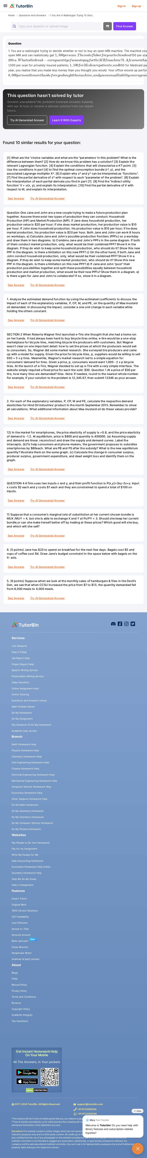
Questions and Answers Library (29, 700)
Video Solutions (20, 682)
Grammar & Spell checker (26, 959)
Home (11, 15)
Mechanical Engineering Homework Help (34, 780)
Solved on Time (20, 928)
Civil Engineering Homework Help (30, 762)
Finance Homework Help (25, 768)
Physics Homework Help (25, 750)
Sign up (136, 6)
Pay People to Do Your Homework (31, 842)
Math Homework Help (24, 744)
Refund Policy (19, 984)
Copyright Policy (21, 1009)
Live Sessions (19, 645)
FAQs (15, 978)
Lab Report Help (21, 658)
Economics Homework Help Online (31, 866)
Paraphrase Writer (22, 953)
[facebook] (113, 623)
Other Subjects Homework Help (29, 798)
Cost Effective (20, 922)
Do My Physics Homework (26, 829)
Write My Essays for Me (25, 854)
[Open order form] (1, 12)
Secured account (21, 934)
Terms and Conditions (24, 996)
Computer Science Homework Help (31, 786)
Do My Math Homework (25, 804)
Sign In (121, 6)
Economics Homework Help (27, 792)
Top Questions (20, 1021)
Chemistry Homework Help (27, 756)
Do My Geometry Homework (28, 810)
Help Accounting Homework (27, 860)
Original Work (19, 904)
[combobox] (56, 26)
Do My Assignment (22, 718)
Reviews (16, 1002)
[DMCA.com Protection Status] (37, 1090)
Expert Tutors (19, 898)
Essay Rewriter (20, 947)
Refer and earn (20, 940)
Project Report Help (23, 664)
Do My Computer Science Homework (32, 822)
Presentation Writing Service (28, 676)
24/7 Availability (20, 916)
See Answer (16, 198)
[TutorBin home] (21, 6)
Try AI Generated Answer (47, 198)
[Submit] (15, 26)
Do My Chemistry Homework (28, 817)
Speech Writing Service (25, 670)
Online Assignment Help (25, 688)
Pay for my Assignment (24, 848)
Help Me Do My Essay (24, 879)
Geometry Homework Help (27, 872)
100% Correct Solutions (25, 910)
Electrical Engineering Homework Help (33, 774)
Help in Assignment (23, 884)
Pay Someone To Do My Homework (31, 724)
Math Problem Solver (23, 706)
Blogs (15, 972)
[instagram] (126, 623)
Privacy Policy (19, 990)
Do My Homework (22, 712)
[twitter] (132, 623)
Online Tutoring (20, 694)
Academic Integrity (22, 1014)
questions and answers (32, 15)
